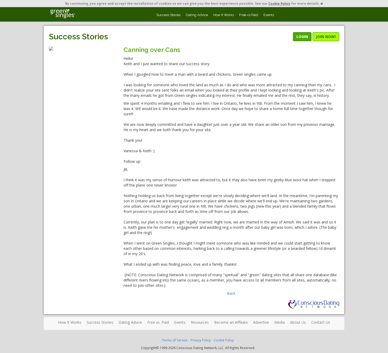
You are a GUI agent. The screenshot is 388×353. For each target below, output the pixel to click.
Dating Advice (197, 15)
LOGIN (302, 36)
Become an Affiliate (231, 322)
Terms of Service (174, 340)
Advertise (261, 322)
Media (279, 322)
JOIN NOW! (326, 36)
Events (268, 15)
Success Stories (168, 15)
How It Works (223, 15)
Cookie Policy (279, 3)
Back (231, 293)
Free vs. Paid (158, 322)
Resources (200, 322)
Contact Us (320, 322)
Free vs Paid (248, 15)
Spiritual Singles (63, 13)
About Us (298, 322)
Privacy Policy (201, 340)
